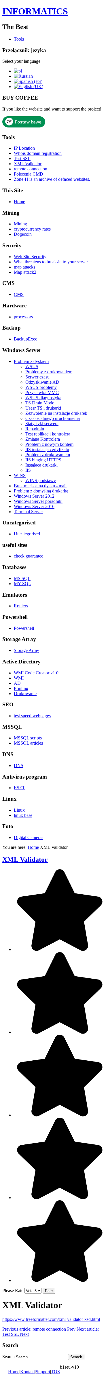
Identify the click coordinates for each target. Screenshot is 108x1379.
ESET (19, 787)
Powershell (24, 628)
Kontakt (27, 1371)
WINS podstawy (40, 480)
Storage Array (26, 650)
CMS (19, 294)
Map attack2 (25, 272)
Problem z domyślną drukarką (41, 490)
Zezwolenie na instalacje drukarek (56, 413)
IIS (28, 470)
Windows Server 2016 (34, 506)
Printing (21, 688)
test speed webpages (32, 715)
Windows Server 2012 (34, 496)
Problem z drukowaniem (47, 454)
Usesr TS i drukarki (43, 408)
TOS (55, 1371)
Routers (21, 605)
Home (19, 201)
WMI (19, 678)
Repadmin (34, 428)
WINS (20, 475)
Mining (20, 223)
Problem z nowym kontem (49, 444)
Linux (19, 810)
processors (23, 316)
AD (17, 683)
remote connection (30, 168)
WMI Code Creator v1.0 (36, 672)
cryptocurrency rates (32, 229)
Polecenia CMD (28, 174)
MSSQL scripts (28, 737)
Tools (19, 39)
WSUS (31, 366)
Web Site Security (30, 256)
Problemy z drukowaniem (48, 371)
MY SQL (22, 583)
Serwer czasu (37, 376)
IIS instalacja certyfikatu (47, 449)
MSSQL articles (28, 743)
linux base (23, 815)
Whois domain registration (38, 153)
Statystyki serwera (41, 423)
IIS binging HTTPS (43, 459)
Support (43, 1371)
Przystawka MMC (42, 392)
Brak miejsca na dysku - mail (40, 485)
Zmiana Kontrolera (42, 439)
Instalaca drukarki (41, 465)
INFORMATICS (35, 11)
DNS (18, 765)
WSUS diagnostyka (43, 397)
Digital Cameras (28, 837)
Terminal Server (28, 511)
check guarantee (28, 555)
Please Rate (12, 1290)
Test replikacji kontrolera (47, 433)
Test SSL (22, 158)
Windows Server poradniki (38, 501)
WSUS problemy (41, 387)
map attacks (24, 267)
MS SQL (22, 578)
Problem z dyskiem (31, 361)
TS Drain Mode (39, 402)
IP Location (24, 148)
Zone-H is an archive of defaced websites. (52, 179)
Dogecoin (23, 234)
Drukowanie (25, 693)
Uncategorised (27, 533)
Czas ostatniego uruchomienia (52, 418)
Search (8, 1356)
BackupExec (25, 338)
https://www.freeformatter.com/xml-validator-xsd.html (51, 1319)
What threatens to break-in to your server (51, 261)
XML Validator (27, 163)
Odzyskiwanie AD (42, 382)
